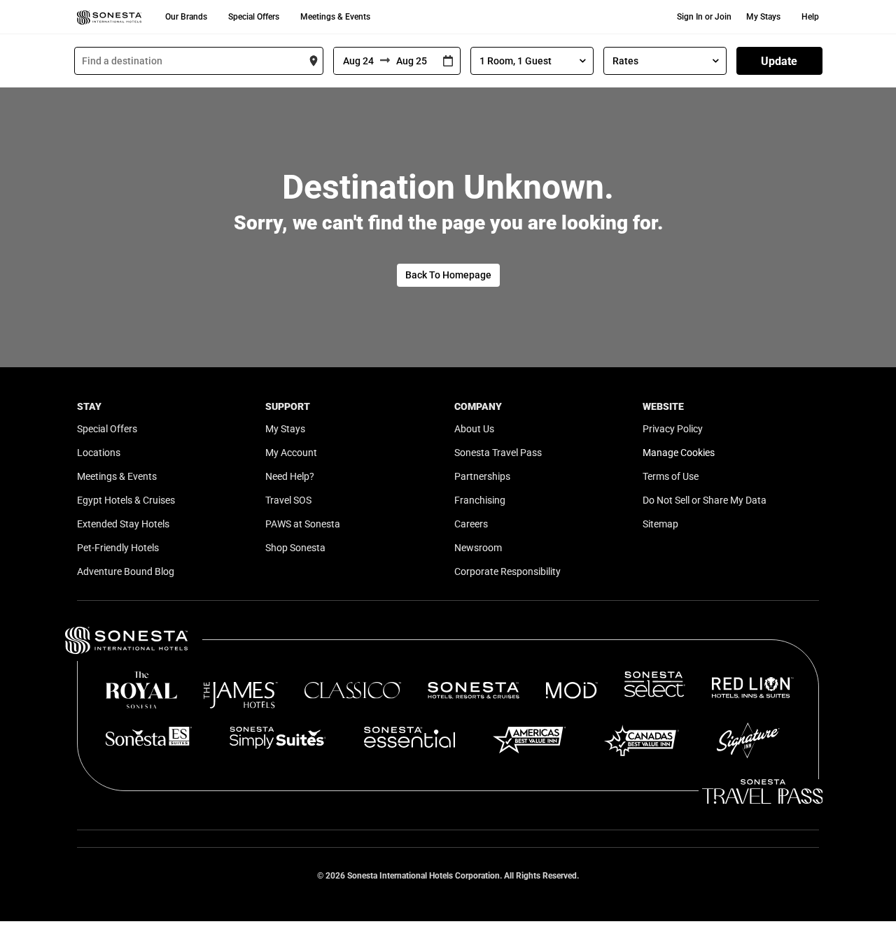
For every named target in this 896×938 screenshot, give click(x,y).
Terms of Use (671, 476)
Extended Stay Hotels (123, 524)
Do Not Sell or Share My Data (704, 500)
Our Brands (186, 17)
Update (779, 61)
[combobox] (198, 61)
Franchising (479, 500)
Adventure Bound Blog (125, 571)
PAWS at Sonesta (302, 524)
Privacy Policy (673, 428)
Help (810, 17)
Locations (98, 452)
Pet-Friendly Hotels (118, 547)
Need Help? (289, 476)
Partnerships (482, 476)
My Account (291, 452)
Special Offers (253, 17)
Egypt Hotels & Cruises (126, 500)
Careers (471, 524)
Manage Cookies (679, 452)
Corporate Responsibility (507, 571)
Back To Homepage (448, 274)
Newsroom (478, 547)
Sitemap (660, 524)
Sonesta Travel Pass (498, 452)
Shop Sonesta (295, 547)
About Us (474, 428)
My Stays (763, 17)
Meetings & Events (335, 17)
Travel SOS (288, 500)
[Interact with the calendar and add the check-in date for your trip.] (448, 61)
